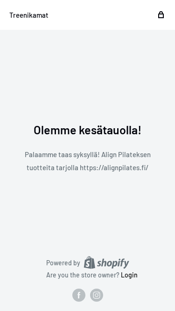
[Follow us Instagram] (96, 295)
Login (129, 275)
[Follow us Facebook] (78, 295)
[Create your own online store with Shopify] (106, 262)
